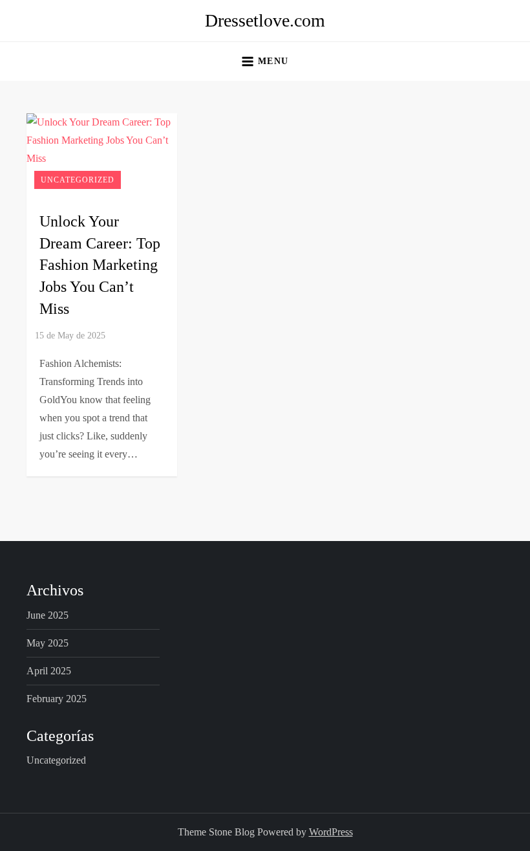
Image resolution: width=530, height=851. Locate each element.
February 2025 (56, 698)
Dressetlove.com (265, 20)
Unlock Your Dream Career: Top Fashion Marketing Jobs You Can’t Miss (99, 264)
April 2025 (48, 670)
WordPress (331, 831)
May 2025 (47, 642)
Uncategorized (77, 179)
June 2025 (47, 615)
